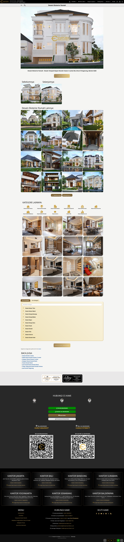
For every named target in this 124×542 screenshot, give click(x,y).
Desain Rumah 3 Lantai (28, 355)
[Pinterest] (106, 514)
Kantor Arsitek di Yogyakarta (21, 500)
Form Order (62, 415)
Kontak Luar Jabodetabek (62, 411)
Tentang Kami (100, 1)
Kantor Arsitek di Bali (46, 482)
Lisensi (39, 348)
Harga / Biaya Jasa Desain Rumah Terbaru (32, 366)
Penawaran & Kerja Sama (62, 419)
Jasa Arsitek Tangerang (28, 368)
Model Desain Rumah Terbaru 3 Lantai (31, 357)
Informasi (108, 1)
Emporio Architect (56, 536)
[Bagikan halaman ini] (115, 540)
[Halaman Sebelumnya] (104, 540)
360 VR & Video (81, 1)
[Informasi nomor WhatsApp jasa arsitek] (118, 540)
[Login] (117, 2)
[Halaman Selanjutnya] (121, 540)
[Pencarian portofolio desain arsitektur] (108, 540)
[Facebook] (96, 514)
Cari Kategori (35, 300)
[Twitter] (108, 514)
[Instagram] (99, 514)
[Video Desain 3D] (111, 540)
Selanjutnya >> (67, 195)
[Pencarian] (122, 2)
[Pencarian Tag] (25, 5)
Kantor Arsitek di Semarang (62, 500)
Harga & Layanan (91, 1)
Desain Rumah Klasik (27, 363)
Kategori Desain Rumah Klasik (29, 361)
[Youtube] (101, 514)
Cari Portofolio (25, 300)
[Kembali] (22, 5)
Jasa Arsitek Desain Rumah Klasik (30, 364)
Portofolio (74, 1)
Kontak (113, 1)
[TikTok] (104, 514)
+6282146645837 (20, 1)
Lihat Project (62, 75)
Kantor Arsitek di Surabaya (108, 482)
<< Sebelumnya (56, 195)
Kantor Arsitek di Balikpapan (102, 500)
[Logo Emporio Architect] (4, 1)
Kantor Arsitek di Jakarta (15, 482)
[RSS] (110, 514)
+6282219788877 (22, 2)
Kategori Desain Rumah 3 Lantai (30, 359)
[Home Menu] (69, 2)
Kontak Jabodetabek (62, 408)
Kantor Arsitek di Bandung (77, 482)
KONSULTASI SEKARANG (62, 345)
